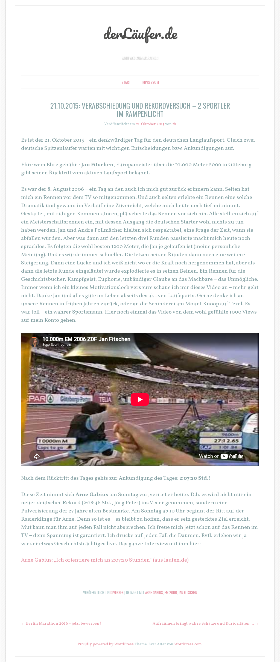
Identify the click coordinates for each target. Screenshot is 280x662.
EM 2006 (171, 592)
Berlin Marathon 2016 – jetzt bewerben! (61, 624)
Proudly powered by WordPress (106, 644)
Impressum (150, 82)
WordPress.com (188, 644)
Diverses (117, 592)
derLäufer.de (140, 33)
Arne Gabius (154, 592)
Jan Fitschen (188, 592)
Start (126, 82)
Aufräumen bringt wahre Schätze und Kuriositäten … (206, 624)
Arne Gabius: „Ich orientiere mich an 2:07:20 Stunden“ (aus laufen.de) (105, 560)
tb (174, 124)
